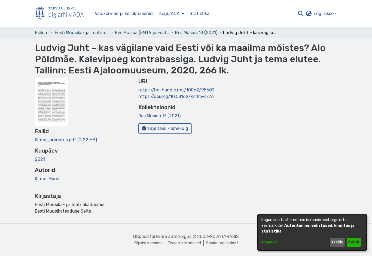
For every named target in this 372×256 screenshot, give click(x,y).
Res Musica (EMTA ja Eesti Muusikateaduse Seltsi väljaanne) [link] (142, 32)
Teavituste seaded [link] (184, 243)
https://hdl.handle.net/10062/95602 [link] (176, 90)
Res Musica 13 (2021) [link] (196, 32)
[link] (66, 139)
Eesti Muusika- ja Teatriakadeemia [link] (82, 32)
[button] (300, 13)
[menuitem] (171, 13)
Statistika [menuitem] (199, 13)
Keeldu (337, 242)
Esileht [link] (42, 32)
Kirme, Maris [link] (47, 178)
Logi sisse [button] (324, 13)
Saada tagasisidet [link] (222, 243)
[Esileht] (62, 13)
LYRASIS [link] (230, 236)
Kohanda (269, 242)
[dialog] (312, 232)
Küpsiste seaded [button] (148, 243)
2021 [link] (40, 159)
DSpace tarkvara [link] (150, 236)
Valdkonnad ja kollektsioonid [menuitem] (124, 13)
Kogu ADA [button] (169, 13)
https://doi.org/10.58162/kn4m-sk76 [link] (176, 96)
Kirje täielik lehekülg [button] (167, 128)
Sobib (353, 242)
